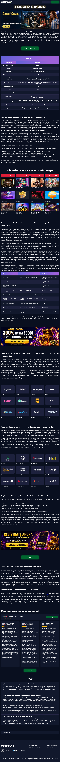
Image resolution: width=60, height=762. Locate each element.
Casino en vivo (21, 175)
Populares (7, 175)
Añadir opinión (51, 617)
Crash (36, 175)
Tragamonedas (51, 175)
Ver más (30, 670)
